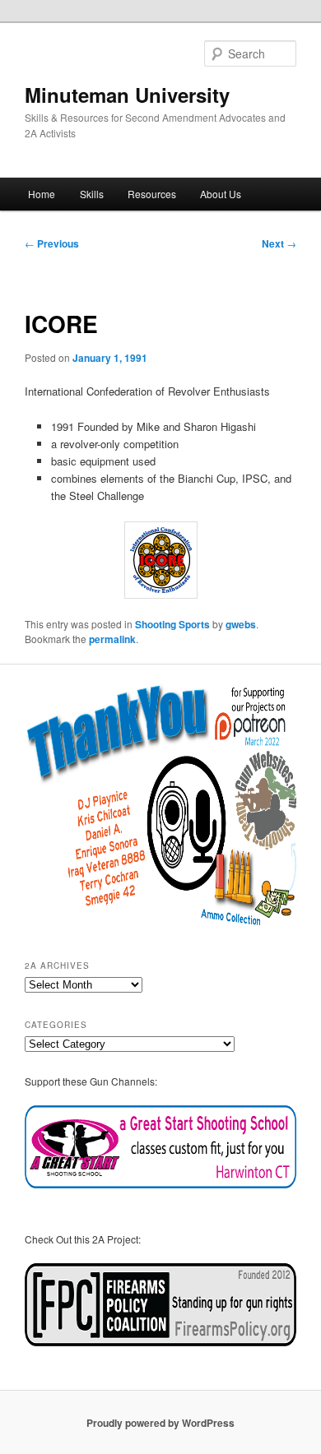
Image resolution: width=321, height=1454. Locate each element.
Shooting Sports (172, 624)
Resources (152, 194)
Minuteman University (127, 95)
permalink (112, 639)
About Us (220, 194)
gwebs (241, 624)
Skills (92, 194)
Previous (52, 243)
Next (279, 243)
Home (41, 194)
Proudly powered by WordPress (160, 1422)
